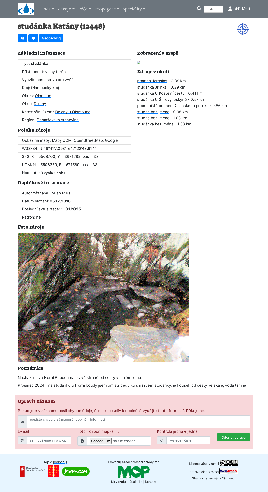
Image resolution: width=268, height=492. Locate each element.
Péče (83, 9)
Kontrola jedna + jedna (177, 431)
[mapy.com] (75, 471)
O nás (45, 9)
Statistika (135, 482)
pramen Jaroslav (152, 81)
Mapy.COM (62, 140)
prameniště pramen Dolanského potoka (173, 105)
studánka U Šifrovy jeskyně (162, 99)
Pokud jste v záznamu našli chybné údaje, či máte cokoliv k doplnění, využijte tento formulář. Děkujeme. (111, 410)
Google (111, 140)
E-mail (23, 431)
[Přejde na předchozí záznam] (22, 38)
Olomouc (43, 95)
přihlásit (241, 9)
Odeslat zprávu (234, 437)
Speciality (132, 9)
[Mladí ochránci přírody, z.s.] (134, 472)
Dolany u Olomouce (72, 111)
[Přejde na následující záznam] (33, 38)
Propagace (105, 9)
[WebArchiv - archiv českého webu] (228, 472)
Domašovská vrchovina (58, 119)
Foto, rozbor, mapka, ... (98, 431)
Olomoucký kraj (45, 87)
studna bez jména (153, 111)
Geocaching (51, 38)
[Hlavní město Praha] (53, 471)
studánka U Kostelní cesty (160, 93)
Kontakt (150, 482)
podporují (60, 462)
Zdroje (64, 9)
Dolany (40, 103)
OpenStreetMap (88, 140)
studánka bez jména (155, 124)
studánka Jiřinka (152, 87)
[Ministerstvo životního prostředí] (32, 471)
